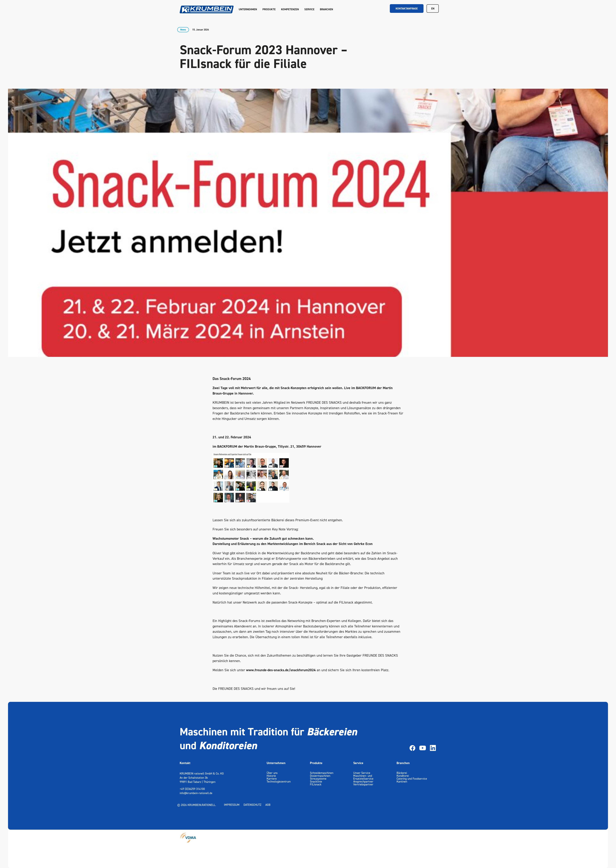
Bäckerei (402, 772)
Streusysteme (318, 778)
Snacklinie (316, 781)
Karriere (272, 778)
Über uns (272, 772)
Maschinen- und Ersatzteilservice (363, 777)
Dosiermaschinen (320, 775)
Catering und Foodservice (412, 778)
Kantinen (402, 781)
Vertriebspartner (363, 784)
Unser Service (361, 772)
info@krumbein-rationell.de (196, 793)
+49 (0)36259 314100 (192, 789)
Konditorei (403, 775)
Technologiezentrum (279, 781)
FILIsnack (315, 784)
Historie (271, 775)
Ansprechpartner (363, 781)
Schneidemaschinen (321, 772)
